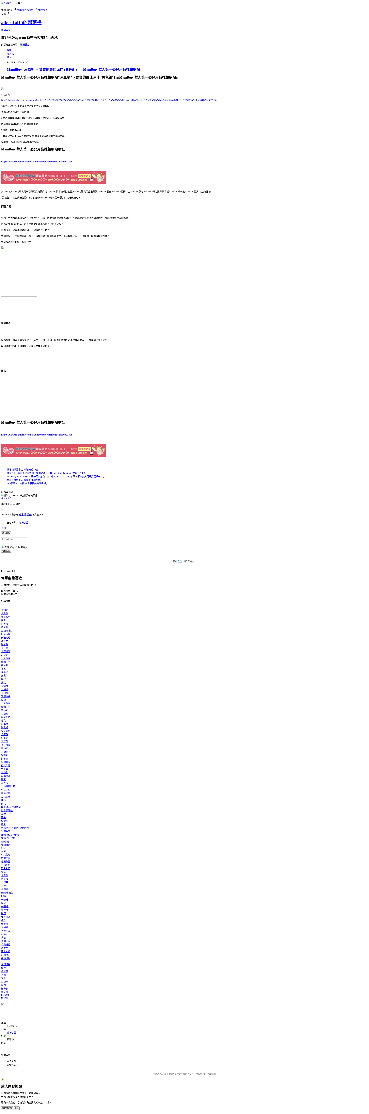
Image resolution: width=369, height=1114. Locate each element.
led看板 (5, 906)
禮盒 (3, 669)
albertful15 (6, 498)
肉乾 (3, 679)
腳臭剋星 (5, 617)
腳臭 (3, 620)
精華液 (4, 971)
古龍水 (4, 982)
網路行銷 (5, 958)
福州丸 (4, 693)
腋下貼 (4, 644)
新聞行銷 (5, 964)
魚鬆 (3, 675)
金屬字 (4, 889)
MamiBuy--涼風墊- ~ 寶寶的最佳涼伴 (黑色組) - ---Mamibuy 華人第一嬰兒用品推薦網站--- (75, 69)
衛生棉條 (5, 951)
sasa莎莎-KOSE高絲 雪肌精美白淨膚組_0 (27, 483)
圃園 (3, 985)
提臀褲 (4, 998)
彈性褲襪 (5, 917)
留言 (29, 514)
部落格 (10, 54)
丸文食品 (5, 658)
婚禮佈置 (5, 858)
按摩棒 (4, 934)
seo (2, 961)
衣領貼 (4, 610)
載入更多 (6, 533)
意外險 (4, 783)
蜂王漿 (4, 769)
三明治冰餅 (7, 630)
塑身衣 (4, 988)
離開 (16, 1108)
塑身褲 (4, 992)
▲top (3, 527)
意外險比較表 (8, 786)
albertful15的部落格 (21, 22)
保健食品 (5, 762)
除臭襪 (4, 624)
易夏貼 (4, 641)
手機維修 (5, 944)
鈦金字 (4, 903)
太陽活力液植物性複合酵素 (15, 828)
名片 (9, 57)
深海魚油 (5, 776)
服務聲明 (212, 1074)
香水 (3, 978)
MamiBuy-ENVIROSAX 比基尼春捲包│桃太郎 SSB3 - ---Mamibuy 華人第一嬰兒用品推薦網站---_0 (56, 476)
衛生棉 (4, 948)
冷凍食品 (5, 696)
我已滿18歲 (7, 1108)
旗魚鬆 (4, 665)
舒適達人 (5, 955)
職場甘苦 (24, 44)
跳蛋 (3, 937)
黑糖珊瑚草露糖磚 (10, 835)
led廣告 (5, 899)
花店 (3, 851)
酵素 (3, 779)
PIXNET (163, 1074)
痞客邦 (22, 514)
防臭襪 (4, 627)
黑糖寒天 (5, 831)
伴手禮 (4, 672)
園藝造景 (5, 793)
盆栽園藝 (5, 797)
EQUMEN (6, 995)
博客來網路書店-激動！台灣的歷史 (24, 480)
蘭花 (3, 803)
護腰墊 (4, 821)
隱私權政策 (200, 1074)
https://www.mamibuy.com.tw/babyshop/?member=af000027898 (36, 161)
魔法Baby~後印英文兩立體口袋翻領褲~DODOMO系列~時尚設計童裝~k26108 (46, 473)
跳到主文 (5, 30)
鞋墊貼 (4, 655)
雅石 (3, 800)
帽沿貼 (4, 613)
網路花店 (5, 854)
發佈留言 (6, 551)
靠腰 (3, 814)
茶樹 (3, 975)
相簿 (9, 50)
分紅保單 (5, 790)
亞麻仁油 (5, 765)
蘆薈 (3, 968)
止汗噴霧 (5, 651)
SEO (3, 848)
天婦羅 (4, 686)
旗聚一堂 (5, 662)
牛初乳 (4, 772)
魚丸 (3, 682)
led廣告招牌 (7, 892)
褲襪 (3, 913)
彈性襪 (4, 910)
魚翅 (3, 700)
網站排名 (5, 845)
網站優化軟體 (8, 838)
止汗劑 (4, 648)
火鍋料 (4, 689)
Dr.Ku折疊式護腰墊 (11, 807)
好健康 (4, 758)
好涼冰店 (5, 634)
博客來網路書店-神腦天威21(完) (23, 469)
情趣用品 (5, 931)
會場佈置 (5, 861)
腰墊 (3, 817)
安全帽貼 (5, 637)
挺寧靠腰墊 (7, 810)
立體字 (4, 882)
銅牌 (3, 886)
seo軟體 (5, 841)
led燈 (3, 896)
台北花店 (5, 865)
